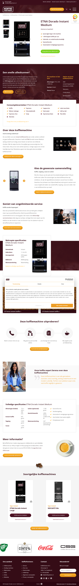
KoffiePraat (25, 572)
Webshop (6, 577)
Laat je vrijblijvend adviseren (44, 192)
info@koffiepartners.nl (11, 3)
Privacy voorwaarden (28, 577)
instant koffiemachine (22, 137)
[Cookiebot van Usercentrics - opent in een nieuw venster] (66, 279)
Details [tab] (39, 284)
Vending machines (8, 568)
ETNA (27, 139)
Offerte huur (20, 92)
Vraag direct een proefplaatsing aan (17, 121)
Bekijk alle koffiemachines (39, 528)
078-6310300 (8, 1)
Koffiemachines (8, 565)
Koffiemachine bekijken (20, 515)
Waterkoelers (7, 570)
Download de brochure (48, 56)
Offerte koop (7, 92)
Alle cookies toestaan (62, 305)
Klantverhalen (26, 570)
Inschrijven (67, 575)
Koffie (5, 572)
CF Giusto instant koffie (50, 311)
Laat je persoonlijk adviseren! (12, 455)
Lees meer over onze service (12, 227)
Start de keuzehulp (56, 9)
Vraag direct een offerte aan (50, 51)
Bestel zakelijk (46, 1)
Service (25, 565)
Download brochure (20, 519)
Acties (5, 575)
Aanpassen (38, 305)
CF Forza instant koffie (12, 311)
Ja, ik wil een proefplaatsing (39, 349)
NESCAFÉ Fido (53, 508)
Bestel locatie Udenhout (58, 1)
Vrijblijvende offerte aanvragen (12, 156)
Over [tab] (62, 284)
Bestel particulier (71, 1)
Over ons (25, 568)
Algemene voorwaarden (29, 575)
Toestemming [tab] (16, 284)
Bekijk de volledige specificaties (15, 266)
